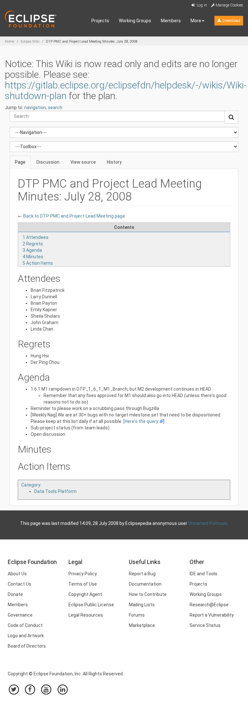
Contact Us (19, 584)
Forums (137, 615)
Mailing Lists (142, 604)
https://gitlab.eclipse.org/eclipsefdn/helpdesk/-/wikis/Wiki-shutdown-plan (126, 90)
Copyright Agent (85, 594)
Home (9, 41)
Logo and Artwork (26, 635)
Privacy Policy (82, 573)
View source (83, 162)
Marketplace (142, 625)
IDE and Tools (203, 573)
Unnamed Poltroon (207, 523)
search (55, 107)
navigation (35, 107)
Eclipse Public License (91, 604)
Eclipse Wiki (30, 41)
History (114, 162)
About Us (17, 573)
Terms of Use (82, 584)
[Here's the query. (141, 421)
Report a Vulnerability (212, 615)
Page (20, 162)
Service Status (205, 625)
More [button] (196, 20)
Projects (100, 20)
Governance (20, 615)
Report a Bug (142, 573)
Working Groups (135, 20)
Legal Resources (85, 615)
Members (171, 20)
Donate (15, 594)
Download (231, 20)
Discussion (47, 162)
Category (30, 484)
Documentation (145, 584)
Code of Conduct (25, 625)
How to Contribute (148, 594)
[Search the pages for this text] (231, 117)
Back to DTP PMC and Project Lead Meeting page (73, 216)
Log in (201, 5)
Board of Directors (27, 646)
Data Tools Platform (55, 491)
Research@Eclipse (209, 604)
